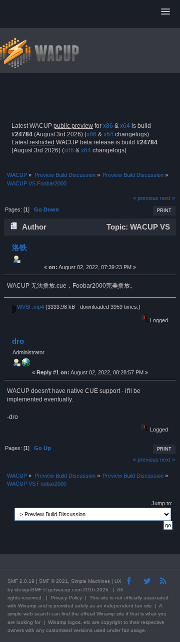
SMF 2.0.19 (21, 581)
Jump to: (162, 503)
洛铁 (19, 247)
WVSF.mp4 (30, 307)
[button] (165, 12)
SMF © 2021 (53, 581)
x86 (108, 125)
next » (167, 198)
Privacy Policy (66, 597)
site (104, 597)
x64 (125, 125)
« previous (145, 198)
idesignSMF (28, 589)
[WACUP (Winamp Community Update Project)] (26, 364)
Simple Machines (90, 581)
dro (18, 341)
